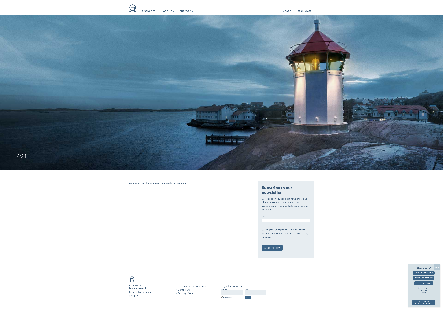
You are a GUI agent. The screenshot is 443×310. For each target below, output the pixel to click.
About (167, 11)
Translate (304, 11)
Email (264, 217)
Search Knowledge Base (424, 278)
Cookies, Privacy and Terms (192, 286)
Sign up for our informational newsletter (423, 302)
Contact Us (184, 289)
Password (247, 289)
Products (148, 11)
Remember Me (227, 297)
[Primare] (132, 10)
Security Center (186, 293)
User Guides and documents (423, 273)
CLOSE (437, 267)
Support (185, 11)
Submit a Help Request (423, 283)
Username (224, 289)
